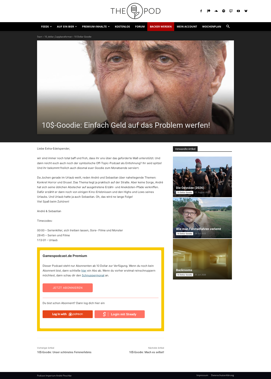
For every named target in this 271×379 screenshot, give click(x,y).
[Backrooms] (202, 259)
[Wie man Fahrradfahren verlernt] (202, 218)
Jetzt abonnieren (68, 287)
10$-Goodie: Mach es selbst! (146, 352)
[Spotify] (223, 11)
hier (83, 270)
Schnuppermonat (93, 275)
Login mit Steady (123, 314)
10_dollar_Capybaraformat (58, 36)
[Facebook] (201, 11)
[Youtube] (238, 11)
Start (39, 36)
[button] (228, 26)
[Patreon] (208, 11)
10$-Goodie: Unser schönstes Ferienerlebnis (64, 352)
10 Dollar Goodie (82, 36)
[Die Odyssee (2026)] (202, 177)
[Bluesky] (246, 11)
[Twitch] (231, 11)
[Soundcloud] (216, 11)
